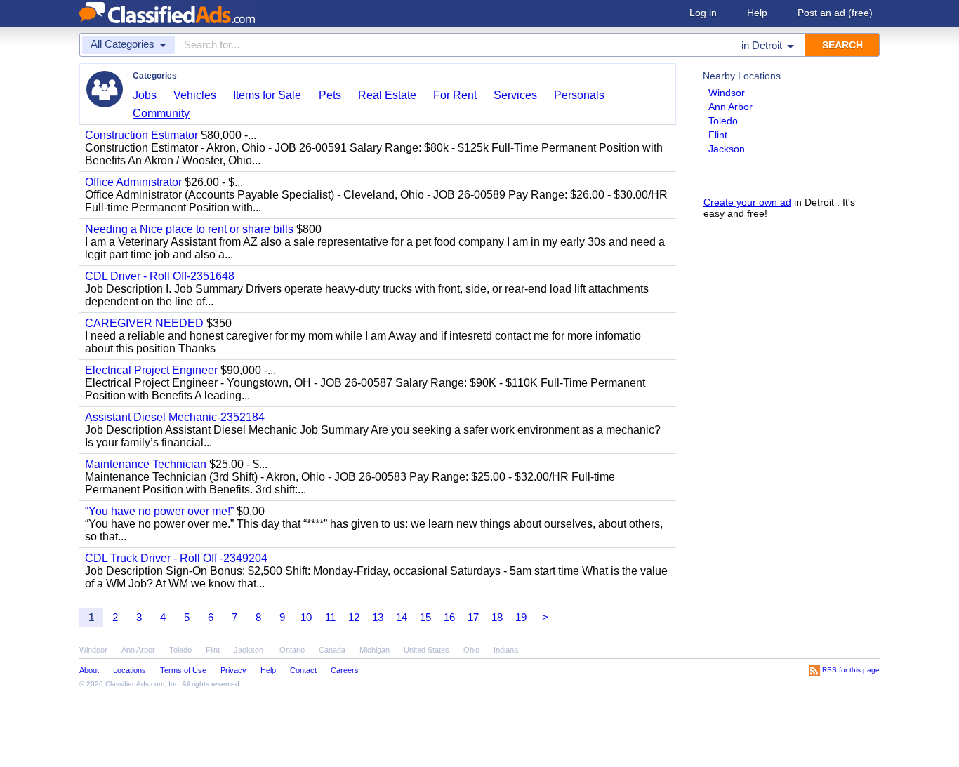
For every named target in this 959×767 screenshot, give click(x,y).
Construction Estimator (141, 135)
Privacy (233, 670)
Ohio (471, 650)
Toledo (723, 120)
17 (473, 617)
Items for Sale (267, 95)
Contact (303, 670)
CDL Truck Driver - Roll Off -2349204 (176, 558)
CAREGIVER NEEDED (144, 323)
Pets (330, 95)
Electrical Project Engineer (151, 370)
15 (425, 617)
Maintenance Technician (145, 464)
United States (426, 650)
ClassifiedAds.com (134, 684)
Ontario (292, 650)
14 (401, 617)
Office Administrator (133, 182)
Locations (129, 670)
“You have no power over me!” (159, 511)
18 (497, 617)
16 (449, 617)
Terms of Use (183, 670)
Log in (703, 12)
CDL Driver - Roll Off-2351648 (159, 276)
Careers (345, 670)
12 (353, 617)
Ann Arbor (730, 106)
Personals (579, 95)
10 (306, 617)
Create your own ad (747, 202)
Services (515, 95)
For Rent (455, 95)
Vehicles (194, 95)
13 (377, 617)
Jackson (726, 148)
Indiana (506, 650)
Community (161, 113)
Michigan (374, 650)
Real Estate (387, 95)
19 (521, 617)
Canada (332, 650)
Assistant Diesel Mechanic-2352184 (175, 417)
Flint (717, 134)
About (89, 670)
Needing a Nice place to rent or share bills (189, 229)
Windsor (726, 92)
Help (757, 12)
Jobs (145, 95)
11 (330, 617)
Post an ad (835, 12)
